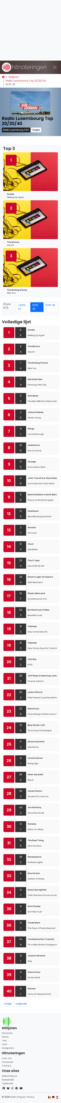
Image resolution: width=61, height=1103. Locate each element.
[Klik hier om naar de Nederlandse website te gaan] (57, 1097)
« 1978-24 (22, 307)
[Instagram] (12, 1088)
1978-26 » (50, 307)
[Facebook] (4, 1088)
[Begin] (3, 77)
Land (4, 1044)
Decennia (7, 1033)
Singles (36, 129)
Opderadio (7, 1083)
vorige (8, 1003)
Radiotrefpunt (9, 1076)
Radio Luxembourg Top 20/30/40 (26, 80)
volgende (21, 1003)
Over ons (7, 1058)
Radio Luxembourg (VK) (16, 129)
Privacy (30, 1096)
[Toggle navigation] (54, 67)
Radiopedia (8, 1079)
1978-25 (35, 307)
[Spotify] (16, 1088)
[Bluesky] (8, 1088)
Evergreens (8, 1048)
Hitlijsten (13, 77)
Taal (4, 1040)
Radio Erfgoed (17, 1096)
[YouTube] (21, 1088)
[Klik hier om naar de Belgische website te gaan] (49, 1097)
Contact (6, 1065)
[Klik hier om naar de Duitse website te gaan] (53, 1097)
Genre (5, 1036)
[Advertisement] (30, 30)
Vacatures (7, 1062)
